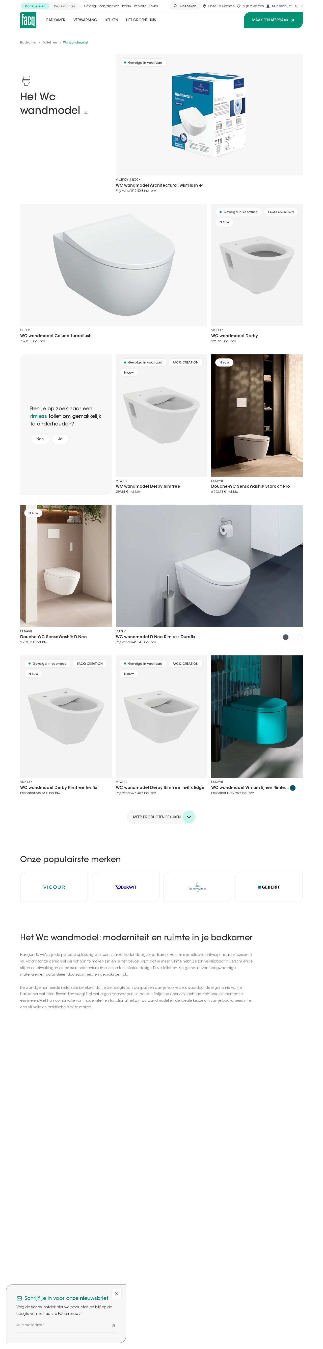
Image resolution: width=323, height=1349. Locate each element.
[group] (50, 6)
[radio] (35, 6)
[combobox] (299, 6)
